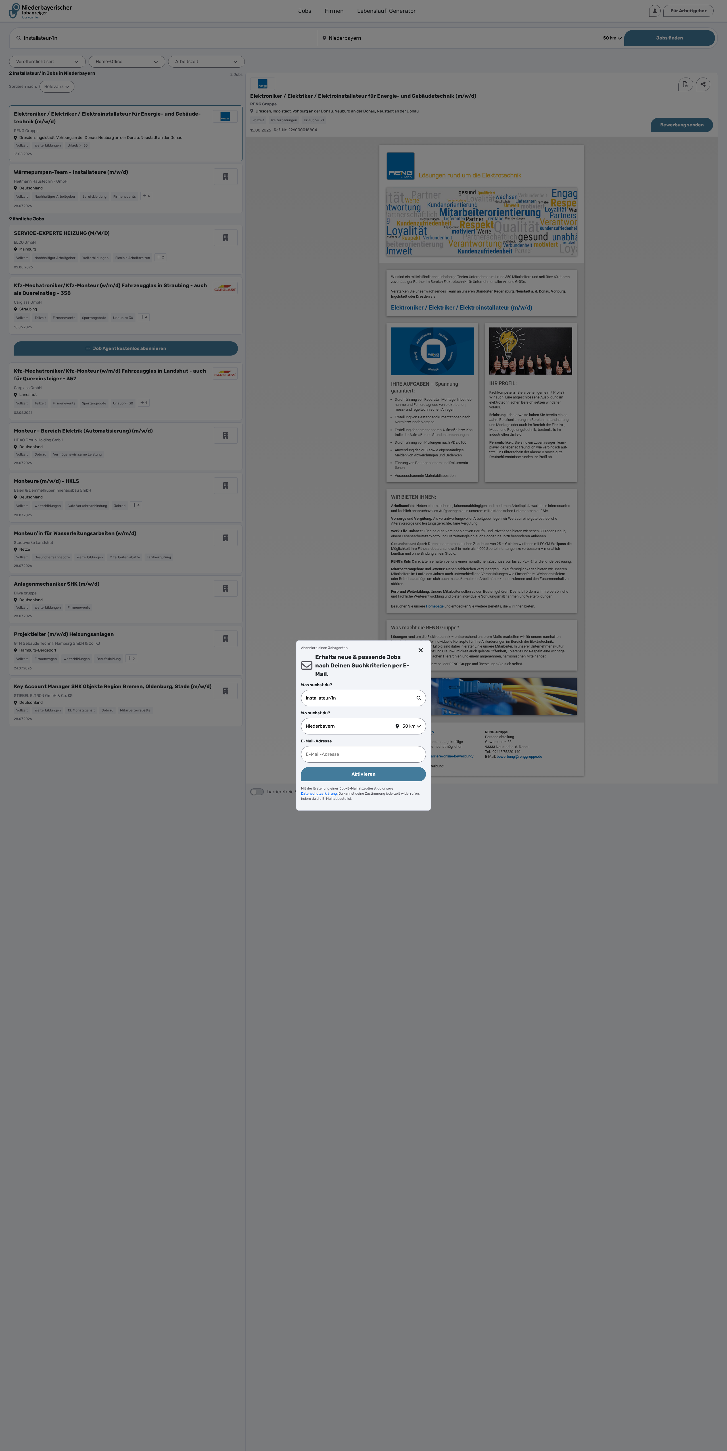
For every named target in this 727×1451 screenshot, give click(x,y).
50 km (408, 726)
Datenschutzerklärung (319, 794)
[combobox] (361, 698)
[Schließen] (421, 650)
